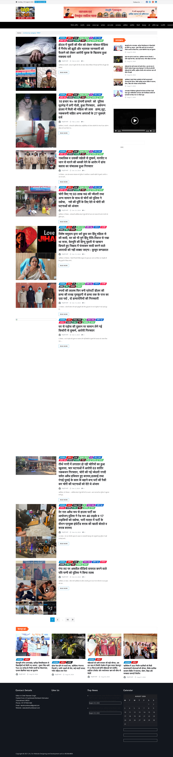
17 (125, 716)
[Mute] (151, 131)
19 (135, 716)
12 (135, 712)
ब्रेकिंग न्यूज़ (155, 25)
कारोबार (103, 25)
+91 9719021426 (26, 703)
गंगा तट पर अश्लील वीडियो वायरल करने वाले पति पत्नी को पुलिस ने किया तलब (83, 570)
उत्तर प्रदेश (110, 25)
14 (144, 712)
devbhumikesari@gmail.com (30, 705)
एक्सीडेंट (132, 25)
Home (19, 33)
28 (144, 720)
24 (125, 720)
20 (139, 716)
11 (130, 712)
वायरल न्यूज (95, 25)
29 (149, 720)
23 (154, 716)
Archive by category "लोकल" (32, 33)
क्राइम (88, 25)
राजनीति (163, 25)
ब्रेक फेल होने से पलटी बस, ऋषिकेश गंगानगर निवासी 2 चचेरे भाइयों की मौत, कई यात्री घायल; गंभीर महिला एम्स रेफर (140, 58)
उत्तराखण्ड (118, 25)
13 (139, 712)
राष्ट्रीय (82, 25)
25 (130, 720)
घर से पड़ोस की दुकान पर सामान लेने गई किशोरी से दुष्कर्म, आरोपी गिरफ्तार (80, 328)
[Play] (116, 131)
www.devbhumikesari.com (31, 708)
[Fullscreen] (154, 131)
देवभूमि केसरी (65, 61)
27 (139, 720)
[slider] (133, 130)
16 (67, 620)
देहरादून (144, 25)
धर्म (149, 25)
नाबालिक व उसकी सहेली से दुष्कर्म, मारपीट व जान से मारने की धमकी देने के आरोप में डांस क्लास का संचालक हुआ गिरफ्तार (83, 162)
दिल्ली (138, 25)
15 (149, 712)
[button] (134, 120)
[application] (135, 121)
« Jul (125, 730)
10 (125, 712)
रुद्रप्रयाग (170, 25)
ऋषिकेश (125, 25)
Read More (64, 72)
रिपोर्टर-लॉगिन (74, 25)
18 (130, 716)
